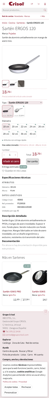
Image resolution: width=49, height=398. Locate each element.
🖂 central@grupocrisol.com (15, 334)
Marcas (27, 16)
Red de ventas (7, 16)
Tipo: (4, 102)
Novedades (18, 16)
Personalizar (10, 392)
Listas (32, 4)
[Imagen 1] (13, 83)
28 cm (6, 134)
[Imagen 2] (21, 83)
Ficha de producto (11, 354)
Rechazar (26, 387)
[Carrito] (38, 4)
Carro (30, 354)
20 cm (15, 126)
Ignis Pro (12, 295)
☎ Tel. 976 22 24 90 (11, 331)
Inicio (4, 23)
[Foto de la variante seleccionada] (5, 83)
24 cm (33, 126)
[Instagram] (45, 311)
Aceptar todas (11, 387)
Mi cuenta (38, 354)
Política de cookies (10, 381)
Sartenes (21, 23)
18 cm (6, 126)
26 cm (41, 126)
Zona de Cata (18, 343)
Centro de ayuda (10, 351)
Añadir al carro (11, 161)
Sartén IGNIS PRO (12, 291)
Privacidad (23, 381)
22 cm (24, 126)
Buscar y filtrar (26, 351)
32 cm (15, 134)
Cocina (12, 23)
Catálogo (7, 343)
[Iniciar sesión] (45, 4)
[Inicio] (16, 4)
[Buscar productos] (45, 10)
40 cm (33, 134)
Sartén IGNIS (38, 291)
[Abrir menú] (4, 4)
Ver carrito (32, 161)
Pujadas (12, 33)
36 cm (24, 134)
